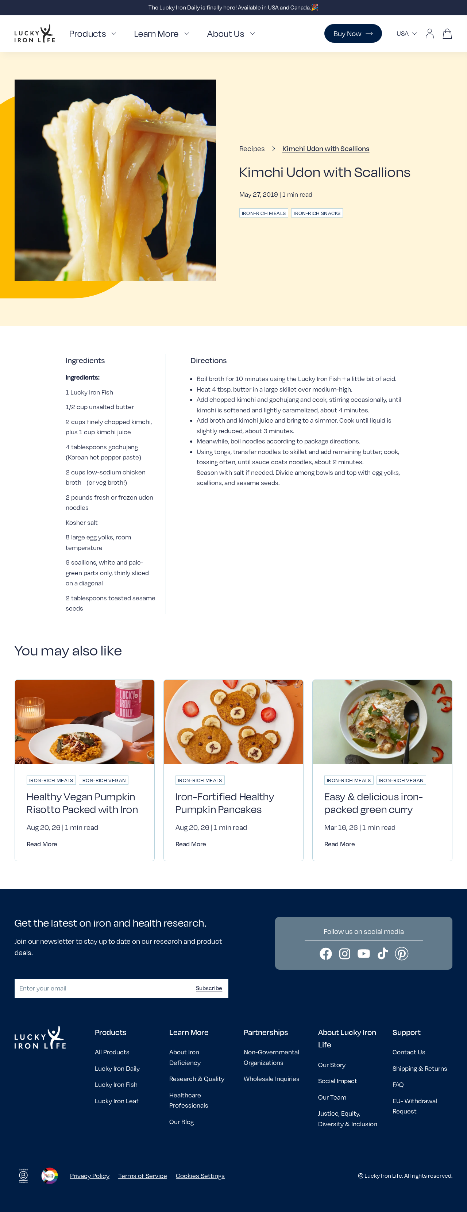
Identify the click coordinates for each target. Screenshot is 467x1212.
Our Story (332, 1065)
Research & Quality (196, 1078)
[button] (94, 33)
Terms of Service (142, 1176)
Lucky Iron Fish (116, 1084)
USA (403, 33)
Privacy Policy (89, 1176)
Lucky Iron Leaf (117, 1101)
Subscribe (209, 988)
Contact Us (409, 1052)
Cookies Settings (200, 1176)
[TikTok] (382, 953)
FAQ (398, 1084)
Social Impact (337, 1081)
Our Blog (181, 1122)
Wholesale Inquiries (272, 1078)
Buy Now (347, 33)
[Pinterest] (401, 953)
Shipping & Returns (420, 1068)
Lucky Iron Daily (117, 1068)
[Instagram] (344, 953)
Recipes (252, 148)
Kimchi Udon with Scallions (326, 148)
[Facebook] (326, 953)
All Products (112, 1052)
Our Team (332, 1097)
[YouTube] (363, 953)
